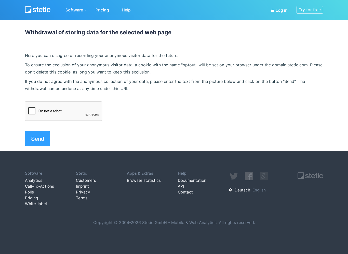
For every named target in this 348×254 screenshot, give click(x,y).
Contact (185, 192)
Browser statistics (144, 180)
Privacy (83, 192)
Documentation (192, 180)
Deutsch (242, 190)
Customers (86, 180)
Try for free (310, 9)
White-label (36, 203)
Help (126, 9)
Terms (81, 198)
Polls (29, 192)
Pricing (102, 9)
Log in (281, 10)
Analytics (33, 180)
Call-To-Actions (39, 186)
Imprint (82, 186)
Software (74, 9)
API (181, 186)
